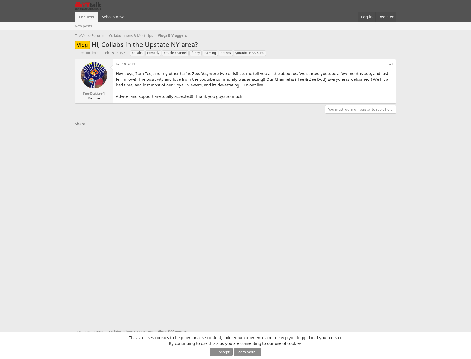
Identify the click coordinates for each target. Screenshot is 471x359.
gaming (210, 52)
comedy (153, 52)
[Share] (383, 64)
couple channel (175, 52)
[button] (128, 17)
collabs (137, 52)
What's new (113, 16)
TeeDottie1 (87, 52)
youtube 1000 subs (249, 52)
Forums (86, 16)
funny (195, 52)
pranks (226, 52)
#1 (391, 64)
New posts (83, 25)
